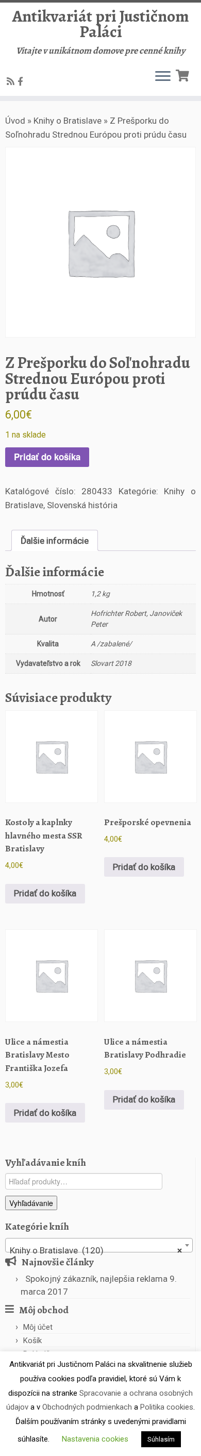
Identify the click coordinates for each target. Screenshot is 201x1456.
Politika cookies (166, 1407)
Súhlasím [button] (161, 1439)
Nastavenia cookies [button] (95, 1439)
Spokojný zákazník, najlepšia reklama (96, 1279)
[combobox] (99, 1245)
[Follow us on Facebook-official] (22, 81)
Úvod (15, 120)
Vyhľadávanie (31, 1203)
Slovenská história (82, 505)
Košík (32, 1340)
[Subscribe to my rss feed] (12, 81)
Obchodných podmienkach (87, 1407)
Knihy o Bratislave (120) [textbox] (96, 1250)
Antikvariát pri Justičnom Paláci (100, 24)
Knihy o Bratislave (68, 120)
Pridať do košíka (47, 456)
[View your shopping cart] (184, 74)
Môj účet (38, 1327)
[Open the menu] (163, 77)
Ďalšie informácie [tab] (55, 540)
